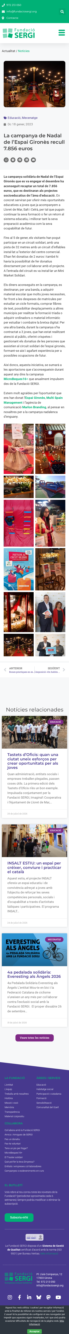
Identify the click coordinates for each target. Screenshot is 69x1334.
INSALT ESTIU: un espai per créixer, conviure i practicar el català (34, 867)
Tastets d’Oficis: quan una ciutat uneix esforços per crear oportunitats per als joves (32, 761)
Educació (14, 118)
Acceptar (34, 1331)
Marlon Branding (34, 407)
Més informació (49, 1253)
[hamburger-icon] (61, 33)
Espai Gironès (35, 398)
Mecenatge (30, 118)
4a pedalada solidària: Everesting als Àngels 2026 (34, 974)
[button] (62, 11)
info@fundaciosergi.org (49, 1285)
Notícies (24, 51)
